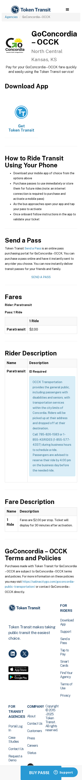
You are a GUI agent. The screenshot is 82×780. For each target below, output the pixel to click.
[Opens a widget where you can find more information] (63, 772)
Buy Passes (41, 773)
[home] (30, 9)
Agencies (11, 17)
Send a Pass (33, 248)
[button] (67, 9)
